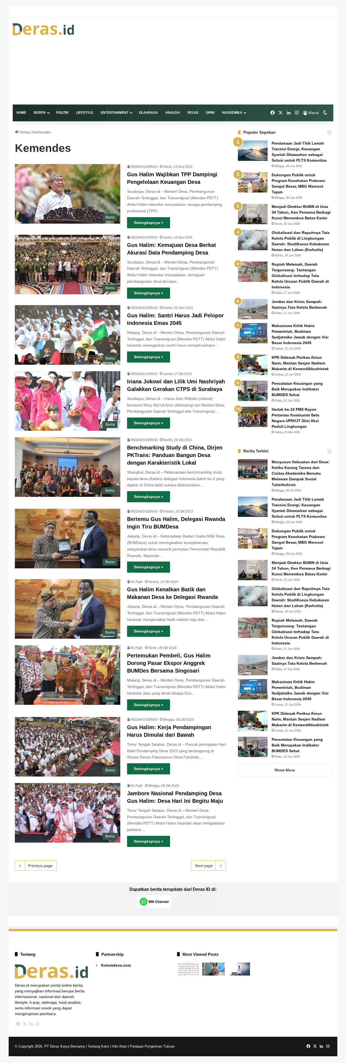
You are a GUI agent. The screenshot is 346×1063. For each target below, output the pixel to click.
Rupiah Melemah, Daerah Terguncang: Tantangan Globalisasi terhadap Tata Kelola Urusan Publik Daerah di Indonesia (300, 275)
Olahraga (148, 113)
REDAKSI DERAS (144, 167)
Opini (210, 113)
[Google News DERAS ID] (194, 901)
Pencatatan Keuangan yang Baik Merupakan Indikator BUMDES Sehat (297, 389)
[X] (24, 1024)
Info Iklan (119, 1046)
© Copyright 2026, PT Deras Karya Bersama (50, 1046)
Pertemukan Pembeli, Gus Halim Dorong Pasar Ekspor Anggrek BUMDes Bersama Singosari (169, 663)
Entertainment (114, 113)
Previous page (40, 865)
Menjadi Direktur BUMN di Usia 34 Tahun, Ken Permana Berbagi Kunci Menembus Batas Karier (301, 212)
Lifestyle (84, 113)
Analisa (172, 113)
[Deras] (43, 29)
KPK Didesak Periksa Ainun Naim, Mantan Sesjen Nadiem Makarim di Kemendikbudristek (300, 363)
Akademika (232, 113)
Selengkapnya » (148, 222)
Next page (204, 865)
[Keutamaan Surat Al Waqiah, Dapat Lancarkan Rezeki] (188, 969)
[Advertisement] (227, 61)
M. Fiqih (137, 582)
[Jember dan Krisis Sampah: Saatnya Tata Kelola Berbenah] (253, 309)
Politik (62, 113)
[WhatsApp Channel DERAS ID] (154, 901)
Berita (40, 113)
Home (21, 113)
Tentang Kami (98, 1046)
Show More (284, 770)
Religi (193, 113)
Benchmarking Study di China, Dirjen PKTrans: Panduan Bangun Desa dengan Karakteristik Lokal (174, 455)
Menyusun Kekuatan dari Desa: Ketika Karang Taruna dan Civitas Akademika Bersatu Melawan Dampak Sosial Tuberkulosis (301, 473)
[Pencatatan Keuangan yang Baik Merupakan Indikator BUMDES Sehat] (253, 391)
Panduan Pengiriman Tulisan (152, 1046)
